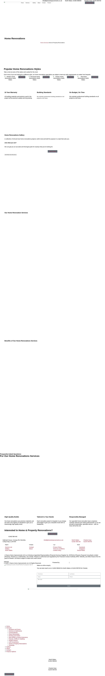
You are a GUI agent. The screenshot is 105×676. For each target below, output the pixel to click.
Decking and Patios (14, 636)
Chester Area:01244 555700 (52, 669)
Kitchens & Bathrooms (15, 631)
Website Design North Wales (78, 562)
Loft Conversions (14, 642)
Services (46, 42)
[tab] (10, 154)
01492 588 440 (12, 536)
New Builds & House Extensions (18, 637)
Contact (8, 650)
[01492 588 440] (6, 536)
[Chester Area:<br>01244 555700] (52, 664)
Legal (54, 544)
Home (42, 42)
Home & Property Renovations (18, 643)
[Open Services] (30, 3)
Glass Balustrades (14, 634)
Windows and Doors (15, 629)
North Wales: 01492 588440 (52, 660)
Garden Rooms (13, 640)
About (8, 648)
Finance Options (11, 651)
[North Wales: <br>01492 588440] (52, 655)
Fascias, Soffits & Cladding (17, 639)
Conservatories (13, 632)
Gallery (8, 647)
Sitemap (6, 561)
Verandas (11, 645)
